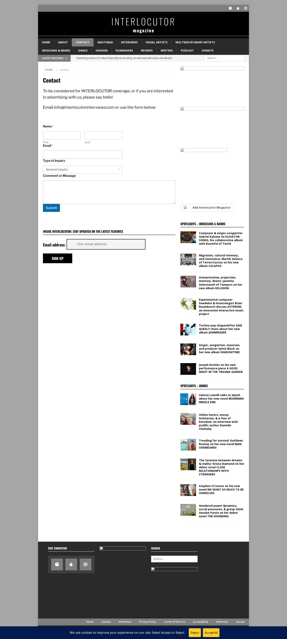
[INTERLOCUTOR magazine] (143, 36)
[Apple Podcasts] (237, 8)
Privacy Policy (147, 621)
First (45, 142)
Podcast (187, 50)
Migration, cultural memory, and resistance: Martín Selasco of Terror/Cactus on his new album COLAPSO (220, 260)
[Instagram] (245, 8)
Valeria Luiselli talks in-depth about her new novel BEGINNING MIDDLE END (221, 398)
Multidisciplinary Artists (195, 42)
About (63, 42)
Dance (83, 50)
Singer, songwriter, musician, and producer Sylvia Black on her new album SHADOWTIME (219, 348)
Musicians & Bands (56, 50)
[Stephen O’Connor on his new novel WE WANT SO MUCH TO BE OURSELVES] (188, 490)
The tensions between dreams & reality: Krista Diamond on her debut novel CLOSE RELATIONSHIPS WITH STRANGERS (221, 467)
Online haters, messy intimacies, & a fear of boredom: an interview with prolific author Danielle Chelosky (218, 422)
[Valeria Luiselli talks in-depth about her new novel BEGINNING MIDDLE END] (188, 399)
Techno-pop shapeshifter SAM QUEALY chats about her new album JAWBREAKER (220, 328)
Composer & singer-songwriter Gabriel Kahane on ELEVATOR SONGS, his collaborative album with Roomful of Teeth (221, 238)
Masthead (105, 42)
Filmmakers (124, 50)
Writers (167, 50)
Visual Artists (157, 42)
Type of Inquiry (54, 161)
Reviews (147, 50)
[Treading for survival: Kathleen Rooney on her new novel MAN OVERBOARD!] (188, 445)
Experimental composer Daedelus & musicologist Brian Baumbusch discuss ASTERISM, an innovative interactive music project (221, 307)
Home (46, 42)
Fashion (102, 50)
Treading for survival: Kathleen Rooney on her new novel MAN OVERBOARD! (221, 444)
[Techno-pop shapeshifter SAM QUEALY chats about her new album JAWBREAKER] (188, 329)
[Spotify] (230, 8)
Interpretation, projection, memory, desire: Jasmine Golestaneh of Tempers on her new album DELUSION (220, 283)
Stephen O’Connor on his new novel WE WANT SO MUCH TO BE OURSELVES (221, 489)
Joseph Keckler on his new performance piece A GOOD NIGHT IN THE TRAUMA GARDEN (221, 368)
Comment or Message (59, 176)
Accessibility (200, 621)
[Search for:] (224, 58)
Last (87, 142)
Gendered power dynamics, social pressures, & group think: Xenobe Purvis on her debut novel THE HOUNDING (221, 511)
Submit (51, 208)
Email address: (55, 245)
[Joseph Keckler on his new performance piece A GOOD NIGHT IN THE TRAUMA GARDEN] (188, 369)
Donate (208, 50)
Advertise (222, 621)
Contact (83, 42)
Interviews (129, 42)
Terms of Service (174, 621)
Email (48, 146)
